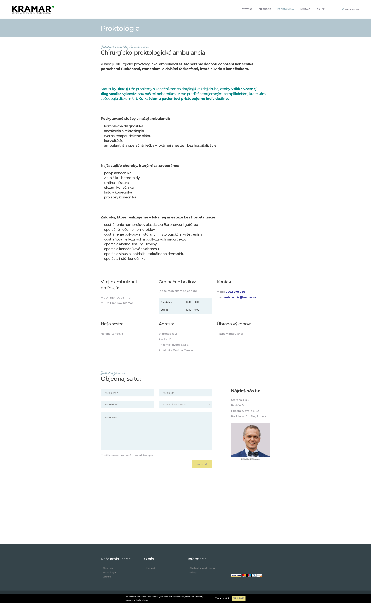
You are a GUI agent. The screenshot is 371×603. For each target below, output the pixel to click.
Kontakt (150, 568)
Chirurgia (107, 568)
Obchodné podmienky (202, 568)
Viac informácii (222, 598)
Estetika (106, 576)
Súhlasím (238, 598)
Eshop (193, 572)
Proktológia (109, 572)
